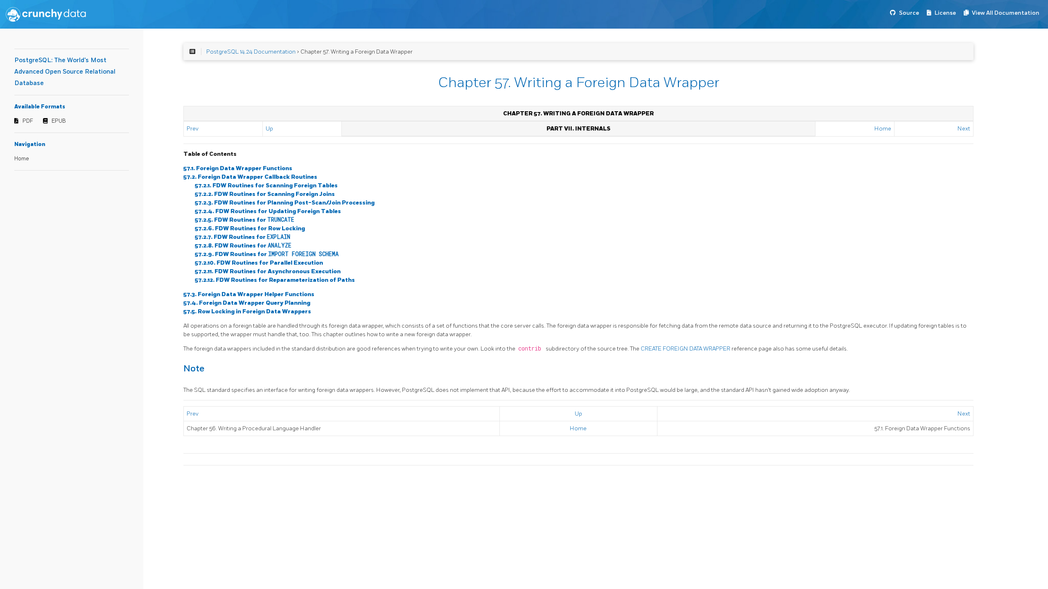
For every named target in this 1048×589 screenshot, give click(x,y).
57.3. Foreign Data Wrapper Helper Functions (248, 294)
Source (909, 12)
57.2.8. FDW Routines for (243, 245)
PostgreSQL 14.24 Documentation (251, 51)
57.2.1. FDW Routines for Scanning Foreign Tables (266, 185)
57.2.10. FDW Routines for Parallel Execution (259, 262)
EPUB (59, 121)
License (945, 12)
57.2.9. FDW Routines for (267, 254)
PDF (28, 121)
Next (964, 128)
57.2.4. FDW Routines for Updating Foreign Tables (268, 211)
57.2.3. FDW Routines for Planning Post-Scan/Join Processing (285, 202)
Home (21, 158)
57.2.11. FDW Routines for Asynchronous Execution (268, 271)
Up (269, 128)
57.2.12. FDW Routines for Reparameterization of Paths (275, 280)
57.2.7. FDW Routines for (242, 237)
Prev (193, 128)
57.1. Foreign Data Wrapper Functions (237, 168)
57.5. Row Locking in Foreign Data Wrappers (247, 311)
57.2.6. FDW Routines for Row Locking (250, 228)
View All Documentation (1005, 12)
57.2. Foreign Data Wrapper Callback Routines (250, 176)
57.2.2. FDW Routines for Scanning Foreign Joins (265, 194)
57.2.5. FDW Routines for (244, 219)
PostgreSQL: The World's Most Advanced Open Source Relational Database (64, 71)
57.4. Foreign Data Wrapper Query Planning (246, 302)
